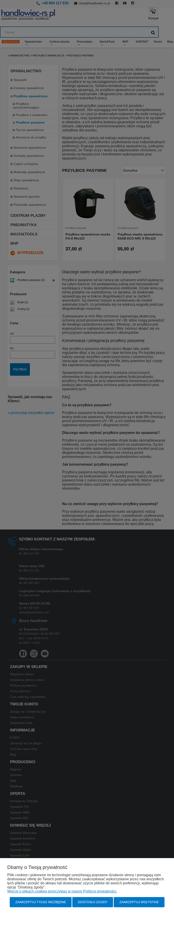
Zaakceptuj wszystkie (139, 902)
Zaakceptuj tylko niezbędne (40, 902)
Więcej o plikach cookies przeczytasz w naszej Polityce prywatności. (62, 891)
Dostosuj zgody (92, 902)
